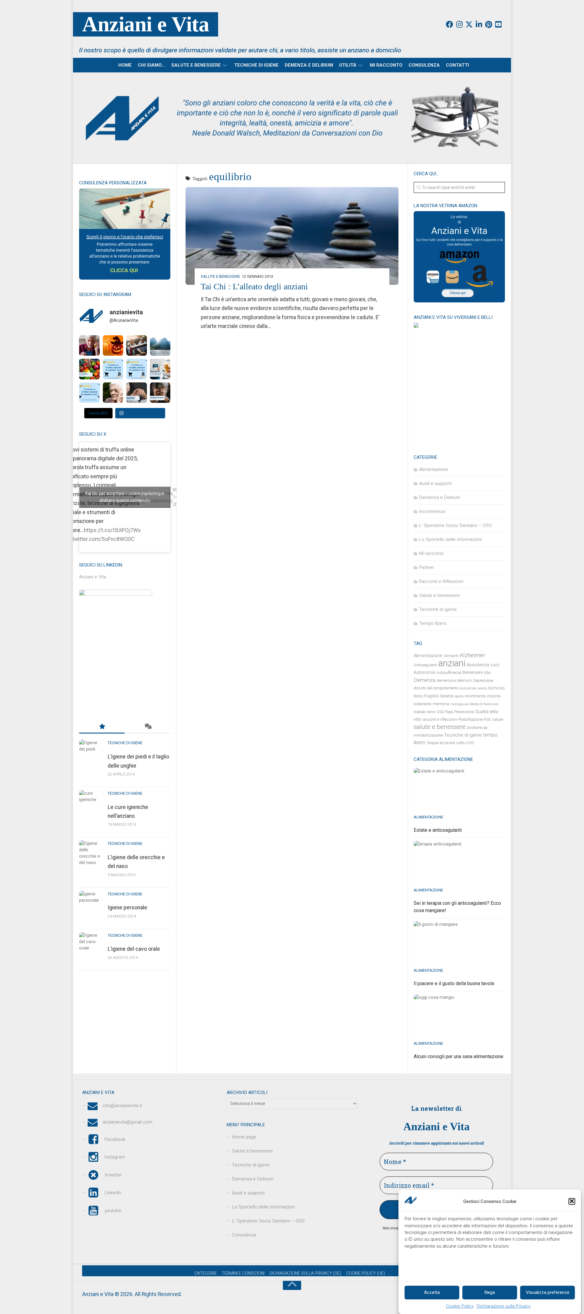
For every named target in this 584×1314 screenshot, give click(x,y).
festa (418, 696)
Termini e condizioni (243, 1273)
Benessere (473, 672)
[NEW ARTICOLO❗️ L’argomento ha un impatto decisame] (160, 392)
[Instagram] (459, 24)
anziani (451, 663)
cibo (487, 673)
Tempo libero (433, 623)
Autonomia (424, 672)
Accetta (432, 1292)
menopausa (459, 704)
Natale (419, 711)
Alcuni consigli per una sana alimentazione (458, 1056)
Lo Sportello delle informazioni (450, 539)
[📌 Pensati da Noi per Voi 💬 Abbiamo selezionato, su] (113, 369)
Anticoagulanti (425, 665)
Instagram (115, 1157)
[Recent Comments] (147, 727)
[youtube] (498, 24)
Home (125, 65)
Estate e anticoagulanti (438, 830)
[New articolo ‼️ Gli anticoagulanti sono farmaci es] (89, 369)
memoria (441, 704)
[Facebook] (449, 24)
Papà (449, 712)
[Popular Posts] (102, 727)
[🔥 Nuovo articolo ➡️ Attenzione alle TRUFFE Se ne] (89, 345)
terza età (447, 743)
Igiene (459, 696)
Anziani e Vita (145, 24)
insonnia (494, 696)
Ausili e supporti (435, 483)
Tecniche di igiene (256, 65)
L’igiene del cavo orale (134, 949)
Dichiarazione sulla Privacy (503, 1306)
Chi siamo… (151, 65)
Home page (244, 1137)
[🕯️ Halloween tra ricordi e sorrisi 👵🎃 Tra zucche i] (113, 345)
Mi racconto (386, 65)
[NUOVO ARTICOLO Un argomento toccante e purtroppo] (113, 392)
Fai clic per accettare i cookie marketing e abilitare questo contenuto (124, 497)
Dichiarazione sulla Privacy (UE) (305, 1273)
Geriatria (447, 696)
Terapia (432, 743)
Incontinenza (432, 511)
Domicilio (496, 688)
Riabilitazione (470, 719)
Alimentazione (433, 469)
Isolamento (422, 704)
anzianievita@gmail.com (127, 1122)
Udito (460, 743)
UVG (470, 743)
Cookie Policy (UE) (365, 1273)
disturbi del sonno (473, 688)
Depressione (483, 680)
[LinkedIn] (478, 24)
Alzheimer (472, 655)
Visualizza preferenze (547, 1292)
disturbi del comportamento (436, 688)
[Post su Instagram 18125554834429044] (136, 369)
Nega (490, 1292)
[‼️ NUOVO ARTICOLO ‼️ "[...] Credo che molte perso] (136, 392)
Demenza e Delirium (309, 65)
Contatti (457, 65)
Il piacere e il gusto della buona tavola (454, 983)
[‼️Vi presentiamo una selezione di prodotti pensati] (89, 392)
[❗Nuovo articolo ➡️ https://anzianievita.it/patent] (136, 345)
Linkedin (113, 1192)
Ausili (494, 665)
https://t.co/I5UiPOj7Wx (112, 530)
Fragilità (431, 696)
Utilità (347, 65)
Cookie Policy (460, 1306)
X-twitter (113, 1175)
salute (497, 719)
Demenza (424, 680)
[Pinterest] (488, 24)
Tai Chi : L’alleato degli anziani (254, 286)
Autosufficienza (448, 673)
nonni (431, 712)
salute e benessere (440, 726)
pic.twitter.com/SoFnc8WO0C (99, 539)
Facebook (115, 1139)
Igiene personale (127, 907)
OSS (440, 712)
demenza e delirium (454, 680)
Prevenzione (464, 712)
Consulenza (424, 65)
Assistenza (478, 664)
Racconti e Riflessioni (441, 581)
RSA (487, 719)
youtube (113, 1210)
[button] (572, 1201)
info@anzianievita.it (122, 1105)
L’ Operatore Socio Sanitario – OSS (268, 1221)
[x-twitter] (469, 24)
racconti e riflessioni (439, 719)
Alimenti (451, 656)
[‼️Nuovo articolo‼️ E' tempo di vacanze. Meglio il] (160, 345)
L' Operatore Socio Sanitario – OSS (455, 525)
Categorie (205, 1273)
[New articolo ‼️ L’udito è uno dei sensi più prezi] (160, 369)
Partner (426, 567)
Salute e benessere (196, 65)
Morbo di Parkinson (484, 704)
